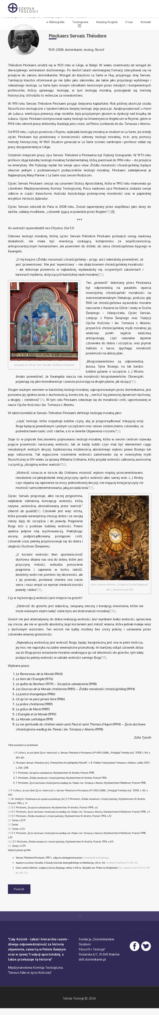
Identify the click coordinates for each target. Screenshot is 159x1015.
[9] (39, 590)
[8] (38, 511)
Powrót (19, 889)
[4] (42, 400)
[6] (64, 464)
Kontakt (146, 22)
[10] (113, 611)
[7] (91, 488)
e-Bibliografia (55, 22)
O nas (129, 22)
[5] (118, 431)
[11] (104, 657)
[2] (101, 274)
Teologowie (80, 22)
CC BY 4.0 (132, 862)
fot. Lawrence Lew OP (129, 867)
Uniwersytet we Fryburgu (96, 857)
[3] (134, 381)
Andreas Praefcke (115, 862)
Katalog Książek (107, 22)
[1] (109, 212)
